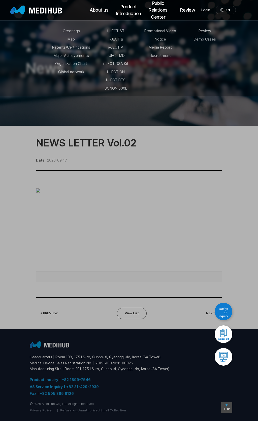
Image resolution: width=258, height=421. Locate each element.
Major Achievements (71, 55)
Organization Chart (71, 63)
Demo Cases (205, 39)
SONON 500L (116, 88)
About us (99, 10)
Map (71, 39)
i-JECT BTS (115, 80)
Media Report (160, 47)
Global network (71, 72)
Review (187, 10)
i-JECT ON (116, 72)
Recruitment (160, 55)
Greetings (71, 31)
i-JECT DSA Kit (115, 63)
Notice (160, 39)
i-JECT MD (116, 55)
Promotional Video (160, 31)
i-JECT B (116, 39)
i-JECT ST (115, 31)
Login (205, 10)
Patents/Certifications (71, 47)
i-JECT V (115, 47)
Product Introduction (128, 10)
